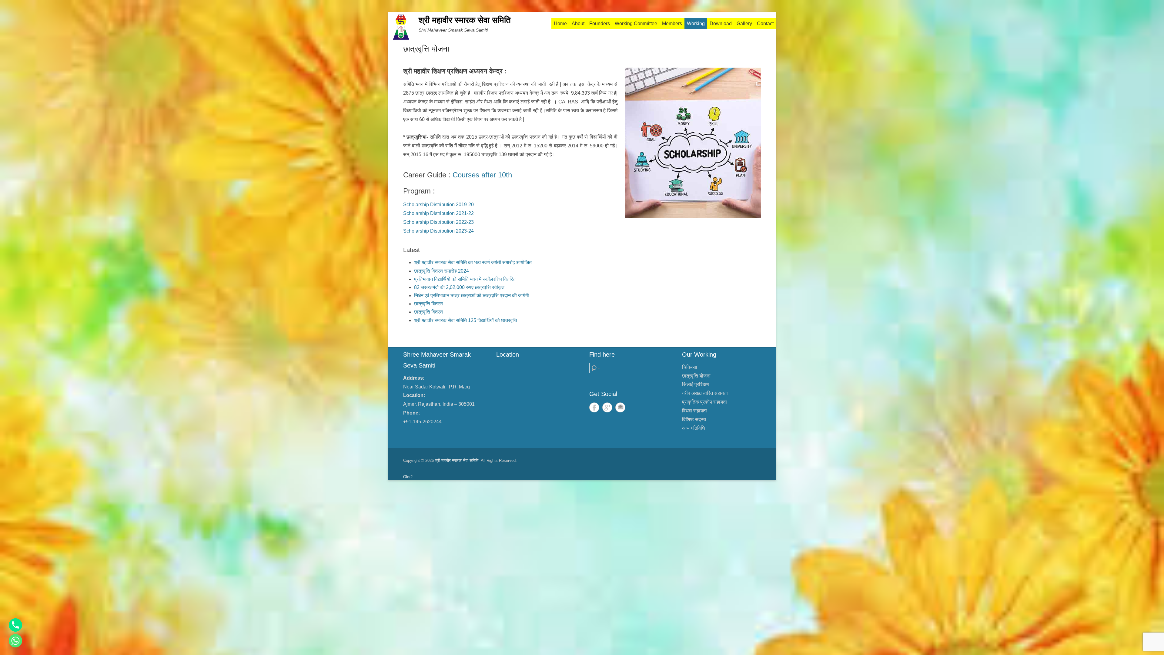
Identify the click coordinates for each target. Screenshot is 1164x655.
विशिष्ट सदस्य (694, 419)
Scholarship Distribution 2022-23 (438, 222)
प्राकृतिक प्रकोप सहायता (704, 402)
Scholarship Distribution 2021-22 (438, 213)
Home (560, 23)
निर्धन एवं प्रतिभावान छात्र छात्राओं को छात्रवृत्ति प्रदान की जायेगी (471, 295)
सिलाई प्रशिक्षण (695, 384)
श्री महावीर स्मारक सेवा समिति (465, 20)
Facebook (594, 407)
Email (620, 407)
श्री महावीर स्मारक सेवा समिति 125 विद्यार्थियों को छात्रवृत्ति (465, 320)
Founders (599, 23)
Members (672, 23)
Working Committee (636, 23)
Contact (765, 23)
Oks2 (408, 477)
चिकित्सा (689, 367)
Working (696, 23)
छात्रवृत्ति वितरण (428, 303)
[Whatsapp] (15, 640)
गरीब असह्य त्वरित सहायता (705, 393)
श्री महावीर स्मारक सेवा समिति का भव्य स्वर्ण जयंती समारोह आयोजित (473, 262)
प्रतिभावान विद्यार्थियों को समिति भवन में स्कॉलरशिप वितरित (465, 279)
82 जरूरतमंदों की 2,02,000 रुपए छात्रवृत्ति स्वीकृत (459, 287)
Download (721, 23)
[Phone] (15, 625)
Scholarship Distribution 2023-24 (438, 230)
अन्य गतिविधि (693, 428)
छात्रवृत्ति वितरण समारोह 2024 (441, 271)
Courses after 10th (482, 175)
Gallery (744, 23)
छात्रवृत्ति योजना (426, 48)
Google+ (607, 407)
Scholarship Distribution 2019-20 (438, 204)
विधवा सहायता (694, 410)
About (578, 23)
